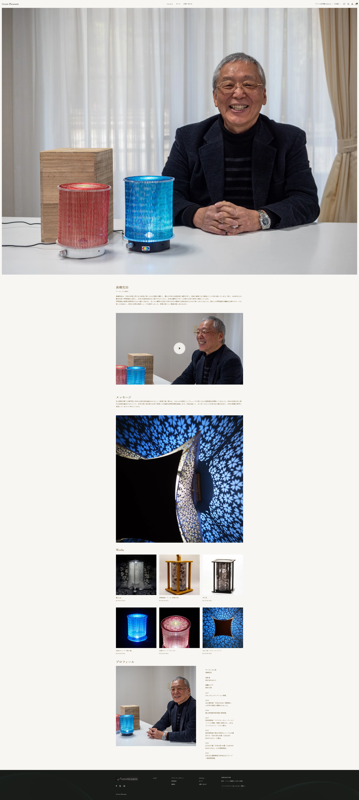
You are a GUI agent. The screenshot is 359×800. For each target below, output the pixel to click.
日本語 (336, 4)
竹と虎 (205, 598)
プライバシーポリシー (177, 778)
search (155, 778)
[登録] (242, 786)
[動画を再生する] (179, 348)
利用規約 (174, 781)
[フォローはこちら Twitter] (120, 786)
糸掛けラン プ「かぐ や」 (167, 651)
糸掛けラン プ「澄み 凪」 (124, 651)
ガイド (178, 4)
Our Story (170, 4)
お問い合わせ (187, 4)
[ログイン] (352, 4)
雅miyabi (118, 598)
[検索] (348, 4)
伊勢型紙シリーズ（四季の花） (169, 598)
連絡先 (173, 784)
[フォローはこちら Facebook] (116, 786)
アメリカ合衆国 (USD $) (323, 4)
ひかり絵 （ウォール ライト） (212, 651)
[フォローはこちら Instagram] (124, 786)
